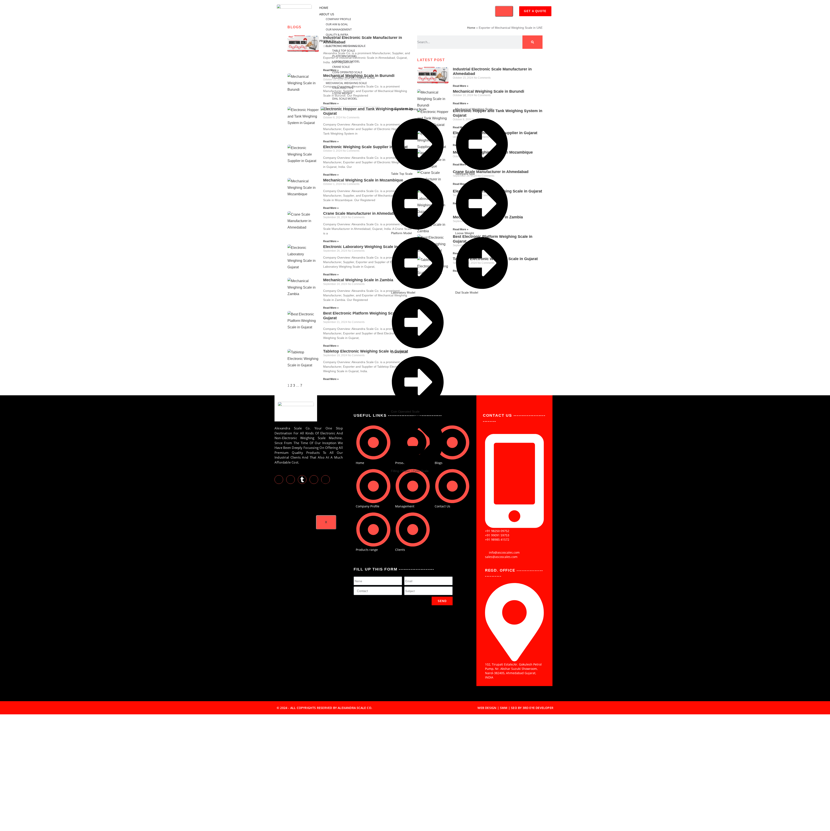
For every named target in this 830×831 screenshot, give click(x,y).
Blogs (324, 502)
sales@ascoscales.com (501, 557)
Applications (329, 483)
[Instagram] (314, 479)
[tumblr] (302, 479)
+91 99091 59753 (497, 535)
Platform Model (344, 56)
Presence (326, 489)
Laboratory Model (346, 61)
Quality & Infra (337, 35)
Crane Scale (341, 67)
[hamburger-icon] (504, 11)
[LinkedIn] (290, 479)
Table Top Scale (343, 50)
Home (323, 8)
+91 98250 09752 (497, 531)
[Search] (532, 42)
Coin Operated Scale (347, 72)
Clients (325, 496)
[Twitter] (279, 479)
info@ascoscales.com (504, 552)
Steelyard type (343, 88)
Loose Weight (342, 93)
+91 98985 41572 (497, 539)
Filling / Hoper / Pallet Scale (353, 77)
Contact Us (328, 509)
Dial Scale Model (344, 98)
